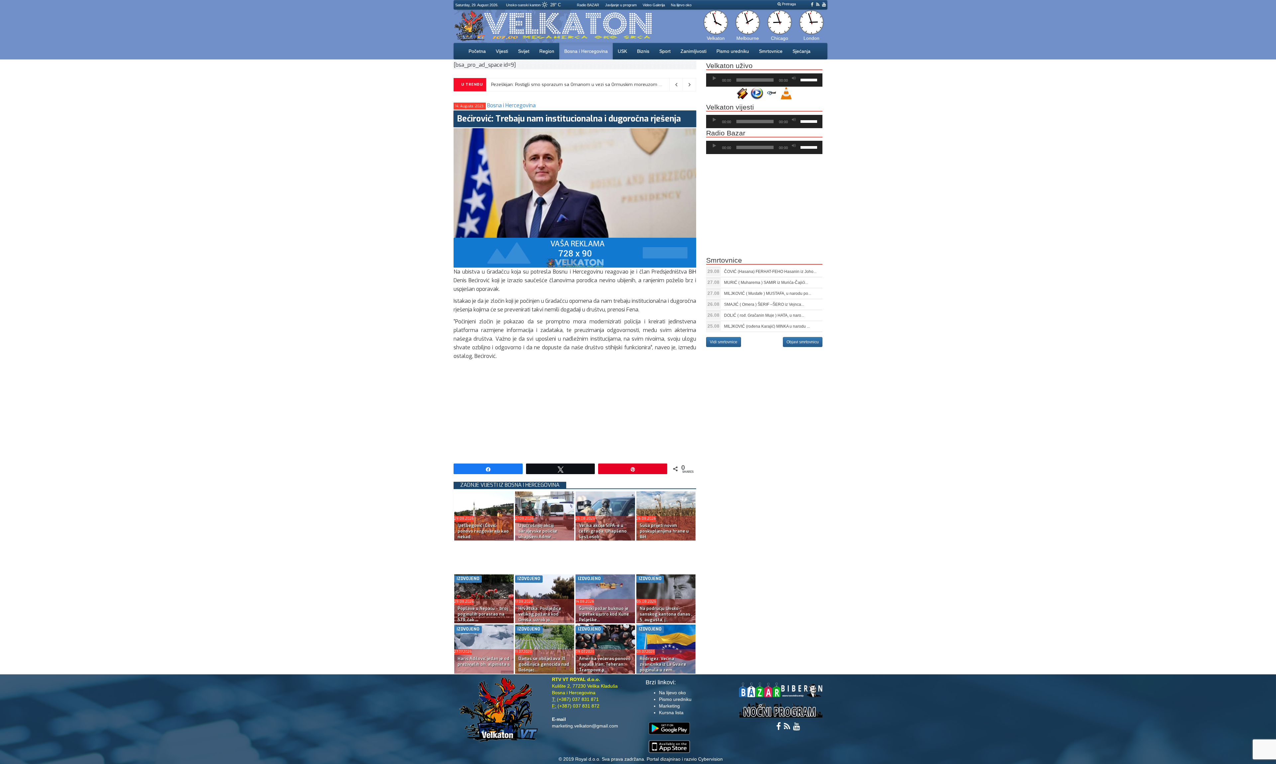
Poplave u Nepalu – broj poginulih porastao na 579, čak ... (483, 614)
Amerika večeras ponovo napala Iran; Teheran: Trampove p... (605, 664)
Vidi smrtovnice (723, 342)
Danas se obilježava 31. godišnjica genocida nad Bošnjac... (543, 664)
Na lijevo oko (681, 5)
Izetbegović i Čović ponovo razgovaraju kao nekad (483, 531)
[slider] (809, 79)
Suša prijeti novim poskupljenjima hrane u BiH (664, 531)
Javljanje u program (621, 5)
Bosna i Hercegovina (586, 51)
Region (546, 51)
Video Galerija (654, 5)
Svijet (523, 51)
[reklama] (575, 252)
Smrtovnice (771, 51)
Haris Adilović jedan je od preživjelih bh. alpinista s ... (484, 664)
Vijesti (502, 51)
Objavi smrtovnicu (803, 342)
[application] (764, 80)
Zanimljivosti (693, 51)
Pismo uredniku (732, 51)
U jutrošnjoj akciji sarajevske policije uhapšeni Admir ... (537, 531)
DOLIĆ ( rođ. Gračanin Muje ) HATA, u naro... (764, 315)
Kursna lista (671, 712)
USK (622, 51)
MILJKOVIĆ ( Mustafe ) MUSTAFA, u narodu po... (767, 293)
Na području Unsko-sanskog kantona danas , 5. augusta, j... (666, 614)
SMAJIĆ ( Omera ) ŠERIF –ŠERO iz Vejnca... (764, 304)
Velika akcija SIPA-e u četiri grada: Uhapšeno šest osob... (603, 531)
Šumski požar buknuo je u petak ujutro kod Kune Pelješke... (604, 614)
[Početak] (714, 78)
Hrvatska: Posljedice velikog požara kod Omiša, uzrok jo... (539, 614)
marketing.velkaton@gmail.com (585, 725)
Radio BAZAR (588, 5)
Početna (477, 51)
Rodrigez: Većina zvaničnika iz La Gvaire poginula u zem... (663, 664)
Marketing (669, 706)
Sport (665, 51)
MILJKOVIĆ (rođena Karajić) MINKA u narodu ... (767, 326)
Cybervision (710, 759)
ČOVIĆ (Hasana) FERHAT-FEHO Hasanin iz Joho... (770, 271)
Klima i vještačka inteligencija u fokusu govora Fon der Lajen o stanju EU (563, 84)
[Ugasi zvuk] (794, 78)
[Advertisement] (575, 410)
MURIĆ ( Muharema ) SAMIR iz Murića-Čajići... (766, 282)
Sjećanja (801, 51)
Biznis (643, 51)
